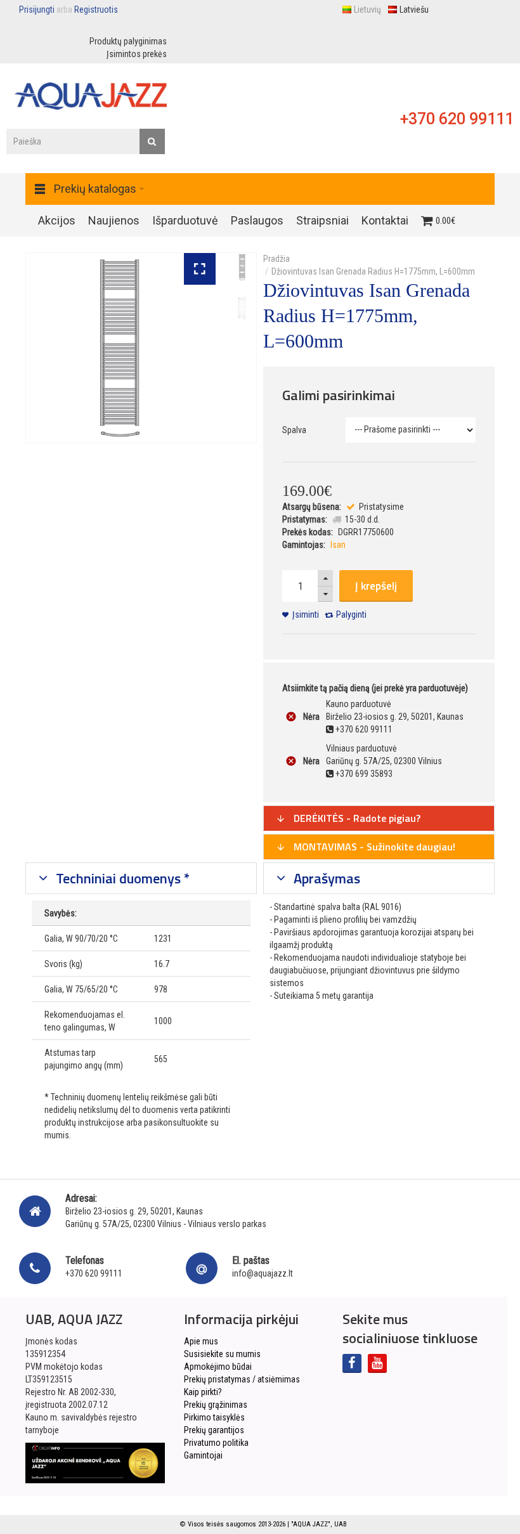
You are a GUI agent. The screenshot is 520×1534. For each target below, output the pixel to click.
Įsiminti (305, 614)
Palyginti (351, 614)
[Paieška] (152, 141)
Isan (338, 545)
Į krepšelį (376, 586)
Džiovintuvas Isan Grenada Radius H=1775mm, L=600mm (373, 271)
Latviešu (414, 9)
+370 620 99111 (457, 119)
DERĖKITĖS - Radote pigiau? (355, 818)
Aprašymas (325, 878)
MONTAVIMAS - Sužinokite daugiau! (373, 846)
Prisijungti (37, 9)
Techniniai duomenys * (121, 878)
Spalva (294, 430)
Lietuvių (367, 9)
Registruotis (96, 9)
